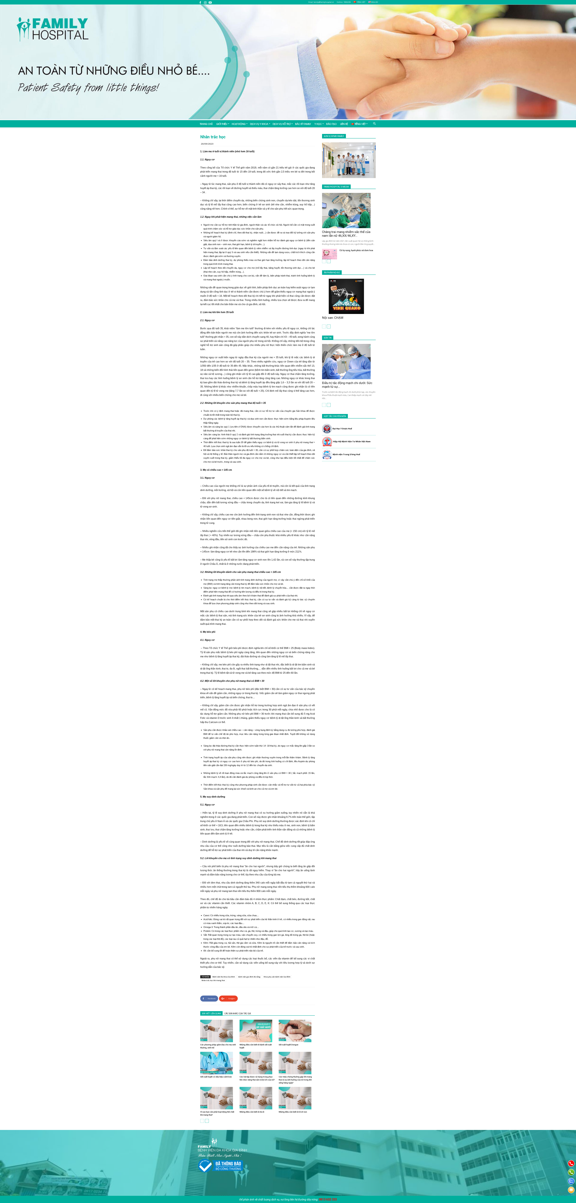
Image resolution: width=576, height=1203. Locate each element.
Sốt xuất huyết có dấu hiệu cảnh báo (216, 1077)
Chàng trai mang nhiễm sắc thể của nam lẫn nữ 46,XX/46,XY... (346, 233)
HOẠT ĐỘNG (239, 123)
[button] (374, 124)
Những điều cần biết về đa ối (252, 1112)
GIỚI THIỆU (221, 123)
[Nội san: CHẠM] (349, 296)
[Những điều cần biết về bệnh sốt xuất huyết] (258, 1031)
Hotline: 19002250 (344, 2)
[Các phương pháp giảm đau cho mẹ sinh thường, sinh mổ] (218, 1031)
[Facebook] (200, 2)
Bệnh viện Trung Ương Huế (346, 454)
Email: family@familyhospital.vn (321, 2)
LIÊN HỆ (344, 123)
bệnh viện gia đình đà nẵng (249, 977)
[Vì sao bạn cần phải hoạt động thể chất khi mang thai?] (218, 1098)
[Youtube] (210, 2)
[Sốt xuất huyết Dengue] (297, 1031)
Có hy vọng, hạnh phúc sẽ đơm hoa (356, 250)
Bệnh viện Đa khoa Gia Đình (224, 977)
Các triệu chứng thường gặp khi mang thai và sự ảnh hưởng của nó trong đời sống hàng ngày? (295, 1080)
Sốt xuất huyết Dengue (288, 1045)
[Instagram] (205, 2)
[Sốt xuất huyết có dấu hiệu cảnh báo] (218, 1063)
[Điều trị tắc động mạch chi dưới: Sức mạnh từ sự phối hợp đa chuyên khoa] (349, 361)
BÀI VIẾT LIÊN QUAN (211, 1013)
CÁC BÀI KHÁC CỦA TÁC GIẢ (237, 1013)
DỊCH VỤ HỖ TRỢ (282, 123)
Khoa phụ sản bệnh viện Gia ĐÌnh (277, 977)
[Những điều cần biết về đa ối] (258, 1098)
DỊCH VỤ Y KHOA (259, 123)
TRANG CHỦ (206, 123)
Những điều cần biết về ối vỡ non (293, 1112)
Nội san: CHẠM (332, 318)
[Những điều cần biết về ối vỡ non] (297, 1098)
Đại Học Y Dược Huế (342, 428)
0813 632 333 (328, 1199)
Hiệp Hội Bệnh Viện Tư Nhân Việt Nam (351, 441)
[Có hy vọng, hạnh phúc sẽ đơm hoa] (329, 254)
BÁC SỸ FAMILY (303, 123)
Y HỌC (318, 123)
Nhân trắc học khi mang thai (213, 980)
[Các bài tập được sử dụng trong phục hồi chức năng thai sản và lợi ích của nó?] (258, 1063)
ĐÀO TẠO (331, 123)
